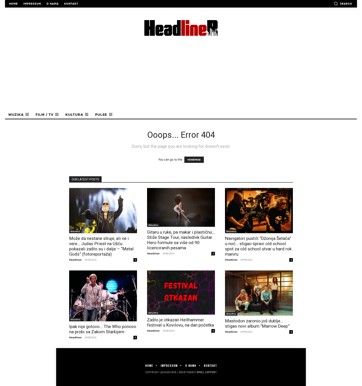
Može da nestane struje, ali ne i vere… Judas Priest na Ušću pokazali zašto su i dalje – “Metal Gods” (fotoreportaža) (101, 246)
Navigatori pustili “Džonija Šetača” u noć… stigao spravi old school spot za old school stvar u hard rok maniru (258, 246)
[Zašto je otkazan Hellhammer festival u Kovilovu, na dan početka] (181, 292)
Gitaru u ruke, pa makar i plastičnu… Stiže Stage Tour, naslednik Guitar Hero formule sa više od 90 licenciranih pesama (181, 240)
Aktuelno (75, 231)
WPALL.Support (207, 372)
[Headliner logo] (181, 28)
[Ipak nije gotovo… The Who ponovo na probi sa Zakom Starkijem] (103, 295)
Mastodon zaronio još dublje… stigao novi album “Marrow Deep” (257, 323)
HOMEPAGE (194, 159)
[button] (343, 3)
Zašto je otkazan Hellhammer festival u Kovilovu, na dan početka (180, 322)
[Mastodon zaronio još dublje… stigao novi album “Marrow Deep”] (259, 293)
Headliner (75, 259)
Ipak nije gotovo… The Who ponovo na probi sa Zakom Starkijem (102, 329)
